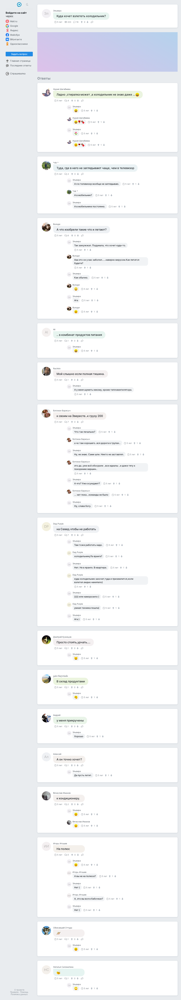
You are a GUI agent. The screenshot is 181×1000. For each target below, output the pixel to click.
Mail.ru (13, 21)
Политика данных (19, 994)
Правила (14, 992)
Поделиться (92, 21)
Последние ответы (20, 65)
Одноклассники (19, 43)
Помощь (24, 992)
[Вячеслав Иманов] (47, 795)
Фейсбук (15, 34)
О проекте (19, 990)
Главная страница (20, 60)
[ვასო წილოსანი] (47, 678)
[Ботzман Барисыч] (47, 413)
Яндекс (14, 30)
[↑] (82, 22)
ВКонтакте (16, 39)
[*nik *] (47, 165)
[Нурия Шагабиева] (47, 92)
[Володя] (47, 227)
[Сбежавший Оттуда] (47, 930)
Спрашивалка (17, 73)
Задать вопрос (19, 54)
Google (14, 25)
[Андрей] (47, 717)
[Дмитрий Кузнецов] (47, 639)
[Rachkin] (47, 371)
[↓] (87, 22)
